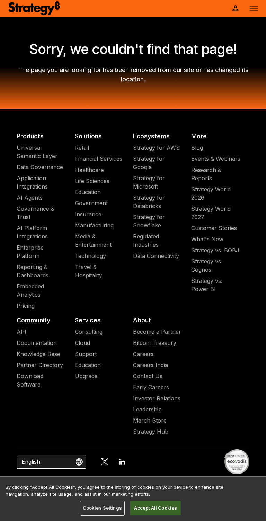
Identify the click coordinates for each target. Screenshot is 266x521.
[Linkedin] (122, 461)
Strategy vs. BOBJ (215, 250)
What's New (207, 239)
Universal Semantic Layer (37, 151)
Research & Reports (206, 174)
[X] (104, 461)
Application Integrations (32, 182)
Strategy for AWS (156, 147)
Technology (90, 255)
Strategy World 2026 (211, 193)
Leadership (147, 409)
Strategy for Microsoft (149, 182)
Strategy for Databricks (149, 201)
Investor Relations (156, 398)
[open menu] (254, 8)
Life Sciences (92, 180)
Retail (82, 147)
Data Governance (40, 167)
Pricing (26, 305)
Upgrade (86, 376)
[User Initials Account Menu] (235, 8)
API (21, 331)
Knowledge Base (38, 353)
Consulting (89, 331)
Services (88, 320)
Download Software (30, 380)
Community (33, 320)
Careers (143, 353)
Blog (197, 147)
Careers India (150, 365)
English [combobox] (30, 461)
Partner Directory (40, 365)
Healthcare (89, 169)
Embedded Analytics (30, 290)
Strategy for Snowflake (149, 221)
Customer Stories (214, 228)
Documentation (37, 342)
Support (86, 353)
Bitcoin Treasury (154, 342)
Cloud (82, 342)
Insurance (88, 214)
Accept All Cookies (155, 508)
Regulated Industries (146, 240)
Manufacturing (94, 225)
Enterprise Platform (30, 251)
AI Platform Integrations (32, 232)
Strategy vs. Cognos (206, 265)
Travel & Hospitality (88, 271)
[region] (133, 499)
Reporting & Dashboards (32, 271)
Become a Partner (157, 331)
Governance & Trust (35, 212)
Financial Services (98, 158)
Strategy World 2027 (211, 212)
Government (91, 203)
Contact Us (147, 376)
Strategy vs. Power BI (206, 285)
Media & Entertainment (93, 240)
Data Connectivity (156, 255)
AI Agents (30, 197)
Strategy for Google (149, 163)
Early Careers (151, 387)
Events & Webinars (215, 158)
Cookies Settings (102, 508)
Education (88, 192)
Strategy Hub (150, 431)
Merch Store (150, 420)
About (142, 320)
